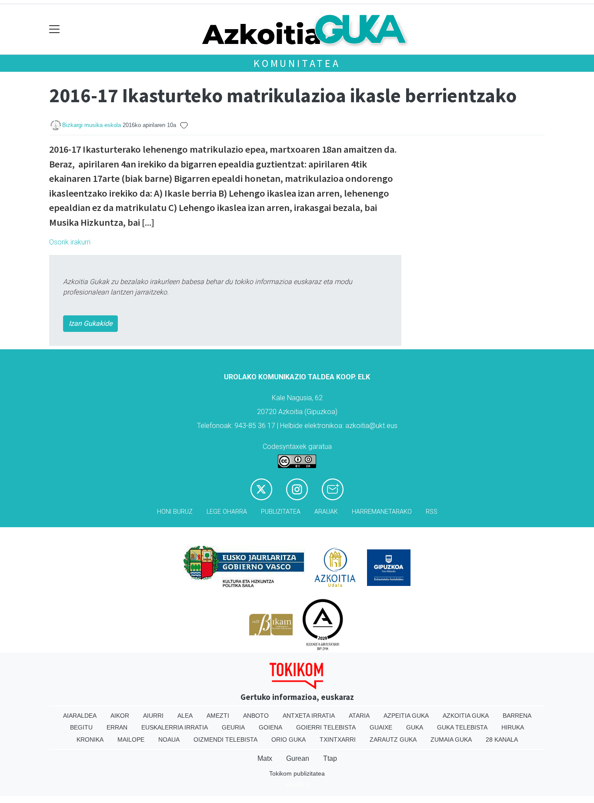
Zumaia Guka (451, 739)
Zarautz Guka (393, 739)
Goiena (270, 727)
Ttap (330, 758)
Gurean (297, 758)
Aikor (119, 715)
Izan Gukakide (90, 323)
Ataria (359, 715)
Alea (185, 715)
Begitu (81, 727)
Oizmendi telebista (225, 739)
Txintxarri (338, 739)
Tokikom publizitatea (297, 773)
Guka (414, 727)
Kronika (90, 739)
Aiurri (153, 715)
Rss (431, 511)
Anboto (256, 715)
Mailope (130, 739)
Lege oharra (227, 511)
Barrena (517, 715)
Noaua (169, 739)
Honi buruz (175, 511)
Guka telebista (462, 727)
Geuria (233, 727)
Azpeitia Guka (406, 715)
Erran (117, 727)
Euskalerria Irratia (174, 727)
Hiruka (512, 727)
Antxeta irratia (309, 715)
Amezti (218, 715)
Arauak (326, 511)
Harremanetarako (382, 511)
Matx (264, 758)
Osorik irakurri (69, 242)
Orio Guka (288, 739)
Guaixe (381, 727)
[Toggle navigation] (54, 29)
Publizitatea (280, 511)
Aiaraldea (80, 715)
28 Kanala (502, 739)
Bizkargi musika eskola (91, 125)
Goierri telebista (326, 727)
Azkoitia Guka (466, 715)
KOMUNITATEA (297, 63)
